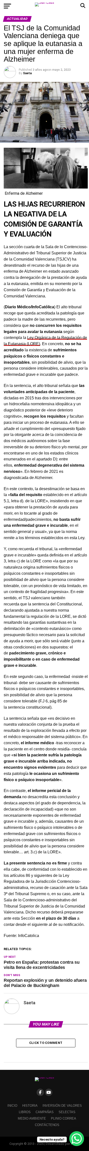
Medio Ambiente (32, 1118)
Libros (25, 1112)
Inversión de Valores (62, 1105)
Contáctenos (47, 1125)
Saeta (27, 73)
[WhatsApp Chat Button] (76, 1138)
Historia (30, 1105)
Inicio (12, 1105)
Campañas (45, 1112)
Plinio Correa (63, 1118)
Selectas (67, 1112)
